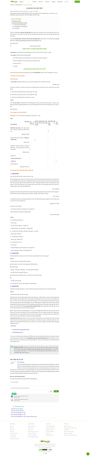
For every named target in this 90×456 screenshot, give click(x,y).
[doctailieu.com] (45, 442)
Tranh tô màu (13, 435)
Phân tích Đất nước (32, 433)
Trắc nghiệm (59, 1)
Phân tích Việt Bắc (32, 426)
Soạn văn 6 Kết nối (50, 429)
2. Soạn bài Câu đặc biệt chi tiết (19, 23)
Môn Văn (12, 426)
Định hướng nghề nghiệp (33, 436)
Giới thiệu (41, 451)
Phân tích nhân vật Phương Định (70, 435)
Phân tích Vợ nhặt (67, 426)
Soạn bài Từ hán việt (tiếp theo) (17, 410)
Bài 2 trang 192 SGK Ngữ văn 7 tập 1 (18, 414)
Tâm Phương (20, 362)
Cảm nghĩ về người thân (69, 431)
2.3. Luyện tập (15, 28)
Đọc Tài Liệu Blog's (50, 431)
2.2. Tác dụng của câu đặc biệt (19, 26)
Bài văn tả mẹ (31, 428)
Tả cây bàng (66, 429)
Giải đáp (53, 1)
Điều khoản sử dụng (47, 451)
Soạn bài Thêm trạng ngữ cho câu (21, 329)
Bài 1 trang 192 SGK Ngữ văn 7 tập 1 (18, 412)
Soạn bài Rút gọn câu (18, 332)
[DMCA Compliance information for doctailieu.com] (49, 449)
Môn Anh (12, 428)
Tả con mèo (30, 429)
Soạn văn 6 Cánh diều (50, 426)
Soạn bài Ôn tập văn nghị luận (17, 408)
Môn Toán (12, 429)
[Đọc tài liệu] (44, 453)
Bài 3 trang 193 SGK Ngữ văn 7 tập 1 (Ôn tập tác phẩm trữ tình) (24, 416)
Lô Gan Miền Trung (50, 435)
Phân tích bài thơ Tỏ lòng (33, 431)
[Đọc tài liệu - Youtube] (46, 453)
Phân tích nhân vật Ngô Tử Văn (70, 428)
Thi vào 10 (47, 1)
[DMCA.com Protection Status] (42, 449)
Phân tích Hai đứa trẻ (32, 435)
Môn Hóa (12, 431)
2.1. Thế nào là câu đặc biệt (19, 24)
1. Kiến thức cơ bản (16, 21)
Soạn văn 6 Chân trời (50, 428)
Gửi (56, 391)
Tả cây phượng (13, 436)
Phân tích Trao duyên (68, 433)
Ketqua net (48, 433)
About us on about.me (14, 438)
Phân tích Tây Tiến (14, 433)
